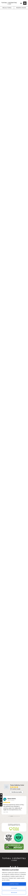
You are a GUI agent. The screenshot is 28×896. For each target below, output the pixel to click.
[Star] (1, 794)
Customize (14, 888)
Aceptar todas (14, 884)
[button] (24, 3)
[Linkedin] (1, 802)
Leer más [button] (5, 812)
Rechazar (14, 892)
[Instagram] (1, 805)
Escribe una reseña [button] (17, 792)
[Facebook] (1, 797)
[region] (14, 881)
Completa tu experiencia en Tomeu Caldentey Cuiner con (14, 825)
